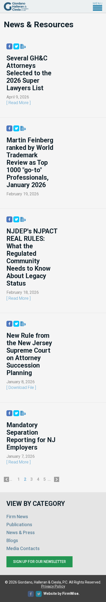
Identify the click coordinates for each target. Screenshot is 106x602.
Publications (19, 524)
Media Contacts (23, 548)
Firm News (17, 516)
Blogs (12, 540)
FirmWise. (71, 593)
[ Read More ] (18, 102)
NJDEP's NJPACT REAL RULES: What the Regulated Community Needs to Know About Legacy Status (31, 257)
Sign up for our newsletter (39, 562)
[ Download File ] (21, 387)
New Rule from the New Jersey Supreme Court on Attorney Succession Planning (29, 354)
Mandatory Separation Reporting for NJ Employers (31, 436)
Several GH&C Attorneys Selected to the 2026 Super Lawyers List (28, 73)
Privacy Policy (53, 586)
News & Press (20, 532)
